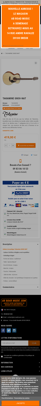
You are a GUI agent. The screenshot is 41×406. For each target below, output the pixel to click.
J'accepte (20, 403)
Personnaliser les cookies (21, 398)
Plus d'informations (7, 398)
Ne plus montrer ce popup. (14, 45)
